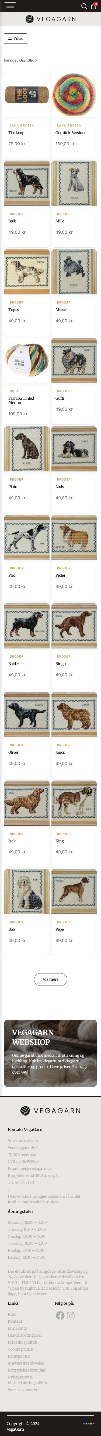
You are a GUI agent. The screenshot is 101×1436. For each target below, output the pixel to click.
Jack (12, 841)
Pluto (12, 486)
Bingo (60, 663)
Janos (60, 752)
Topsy (13, 309)
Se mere (27, 95)
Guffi (59, 398)
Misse (60, 309)
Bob (11, 929)
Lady (59, 486)
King (59, 841)
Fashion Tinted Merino (21, 400)
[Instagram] (70, 1315)
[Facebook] (60, 1315)
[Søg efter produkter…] (84, 6)
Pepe (59, 929)
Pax (11, 575)
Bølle (12, 221)
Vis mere (50, 979)
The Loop (16, 132)
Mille (59, 221)
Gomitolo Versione (70, 132)
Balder (13, 663)
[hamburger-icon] (10, 6)
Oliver (13, 752)
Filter (18, 38)
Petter (60, 575)
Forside (10, 60)
